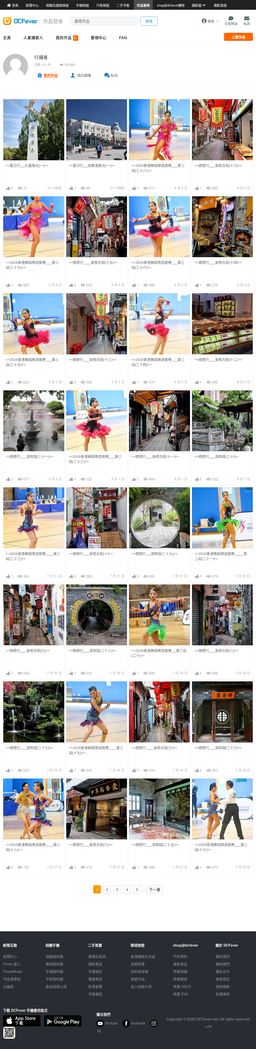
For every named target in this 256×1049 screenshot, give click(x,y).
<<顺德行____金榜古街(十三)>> (92, 359)
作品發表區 (12, 978)
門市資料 (180, 956)
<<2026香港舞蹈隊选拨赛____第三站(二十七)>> (32, 265)
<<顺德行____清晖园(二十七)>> (29, 747)
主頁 (7, 37)
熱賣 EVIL (181, 993)
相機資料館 (54, 956)
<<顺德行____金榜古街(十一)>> (155, 456)
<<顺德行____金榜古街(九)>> (28, 650)
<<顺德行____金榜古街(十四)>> (218, 262)
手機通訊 (95, 971)
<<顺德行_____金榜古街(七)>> (154, 747)
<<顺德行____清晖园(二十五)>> (155, 844)
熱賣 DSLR (181, 986)
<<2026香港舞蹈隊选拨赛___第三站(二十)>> (159, 653)
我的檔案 (84, 75)
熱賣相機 (180, 971)
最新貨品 (180, 963)
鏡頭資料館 (54, 963)
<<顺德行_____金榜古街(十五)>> (93, 262)
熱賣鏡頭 (180, 978)
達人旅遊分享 (141, 986)
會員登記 (223, 978)
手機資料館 (54, 971)
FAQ (123, 37)
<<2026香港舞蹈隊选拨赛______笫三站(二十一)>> (220, 556)
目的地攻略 (139, 971)
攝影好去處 (143, 956)
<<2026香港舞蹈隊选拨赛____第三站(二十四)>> (158, 362)
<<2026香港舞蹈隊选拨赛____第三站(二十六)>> (158, 265)
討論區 (8, 986)
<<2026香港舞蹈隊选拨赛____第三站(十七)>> (221, 847)
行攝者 (41, 57)
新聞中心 (10, 956)
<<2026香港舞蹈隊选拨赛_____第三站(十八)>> (33, 847)
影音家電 (95, 986)
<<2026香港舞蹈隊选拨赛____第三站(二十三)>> (95, 459)
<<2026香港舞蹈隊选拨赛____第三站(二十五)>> (32, 362)
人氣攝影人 (34, 37)
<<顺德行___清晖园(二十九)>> (155, 553)
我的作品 (66, 37)
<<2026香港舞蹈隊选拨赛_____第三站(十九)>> (96, 750)
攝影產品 (95, 963)
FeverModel (12, 971)
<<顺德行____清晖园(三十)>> (216, 456)
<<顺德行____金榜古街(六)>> (91, 844)
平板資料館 (54, 978)
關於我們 (223, 956)
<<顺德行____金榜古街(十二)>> (218, 359)
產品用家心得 (56, 986)
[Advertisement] (128, 920)
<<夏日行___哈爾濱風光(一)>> (92, 165)
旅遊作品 (138, 978)
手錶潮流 (95, 993)
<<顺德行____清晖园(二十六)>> (218, 747)
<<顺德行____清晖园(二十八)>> (92, 650)
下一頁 (154, 889)
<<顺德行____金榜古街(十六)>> (218, 165)
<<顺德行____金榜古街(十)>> (91, 553)
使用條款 (223, 986)
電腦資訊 (95, 978)
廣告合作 (223, 971)
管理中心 (99, 37)
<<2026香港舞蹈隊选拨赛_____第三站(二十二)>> (33, 556)
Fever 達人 (11, 963)
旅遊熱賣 (138, 963)
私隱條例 (223, 993)
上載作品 (239, 36)
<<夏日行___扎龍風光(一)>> (27, 165)
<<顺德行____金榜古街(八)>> (216, 650)
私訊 (114, 75)
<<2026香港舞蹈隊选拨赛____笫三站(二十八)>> (158, 168)
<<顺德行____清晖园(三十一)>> (29, 456)
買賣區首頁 (97, 956)
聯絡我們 (223, 963)
